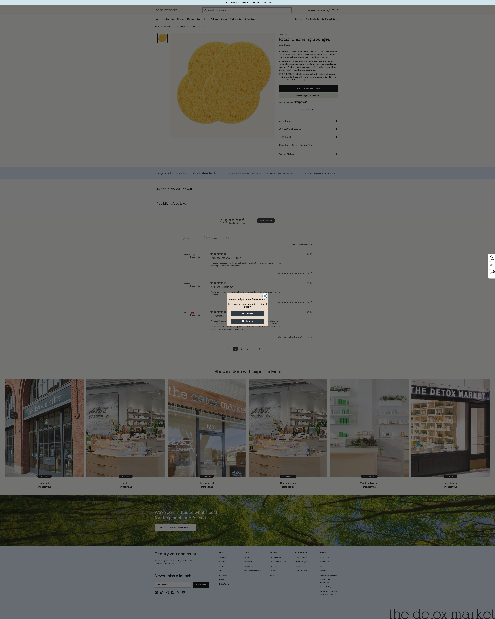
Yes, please (247, 313)
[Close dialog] (265, 296)
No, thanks (247, 321)
